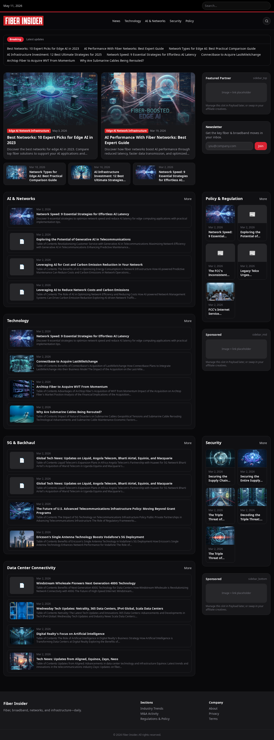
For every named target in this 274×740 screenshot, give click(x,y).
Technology (133, 21)
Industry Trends (151, 708)
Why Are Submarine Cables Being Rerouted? (112, 60)
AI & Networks (155, 21)
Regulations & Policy (155, 719)
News (116, 21)
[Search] (267, 21)
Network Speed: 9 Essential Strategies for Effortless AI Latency (151, 54)
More (188, 199)
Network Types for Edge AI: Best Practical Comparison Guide (212, 48)
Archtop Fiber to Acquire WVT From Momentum (41, 60)
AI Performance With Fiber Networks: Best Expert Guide (124, 48)
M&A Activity (149, 714)
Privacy (214, 714)
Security (175, 21)
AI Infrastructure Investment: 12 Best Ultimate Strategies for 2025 (54, 54)
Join (261, 146)
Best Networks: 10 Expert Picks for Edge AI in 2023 (43, 48)
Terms (213, 719)
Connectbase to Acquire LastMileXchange (231, 54)
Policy (190, 21)
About (213, 708)
